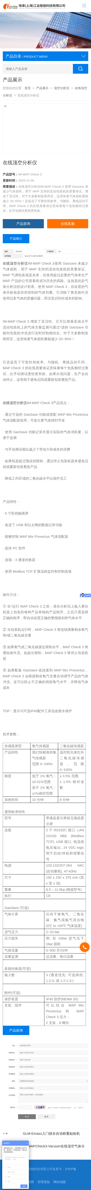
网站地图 (59, 1182)
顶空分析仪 (61, 88)
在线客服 (68, 224)
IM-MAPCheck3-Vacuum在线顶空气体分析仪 (54, 1147)
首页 (28, 88)
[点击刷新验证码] (40, 1107)
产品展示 (42, 88)
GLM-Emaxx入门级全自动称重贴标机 (51, 1133)
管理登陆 (43, 1182)
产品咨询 (23, 224)
